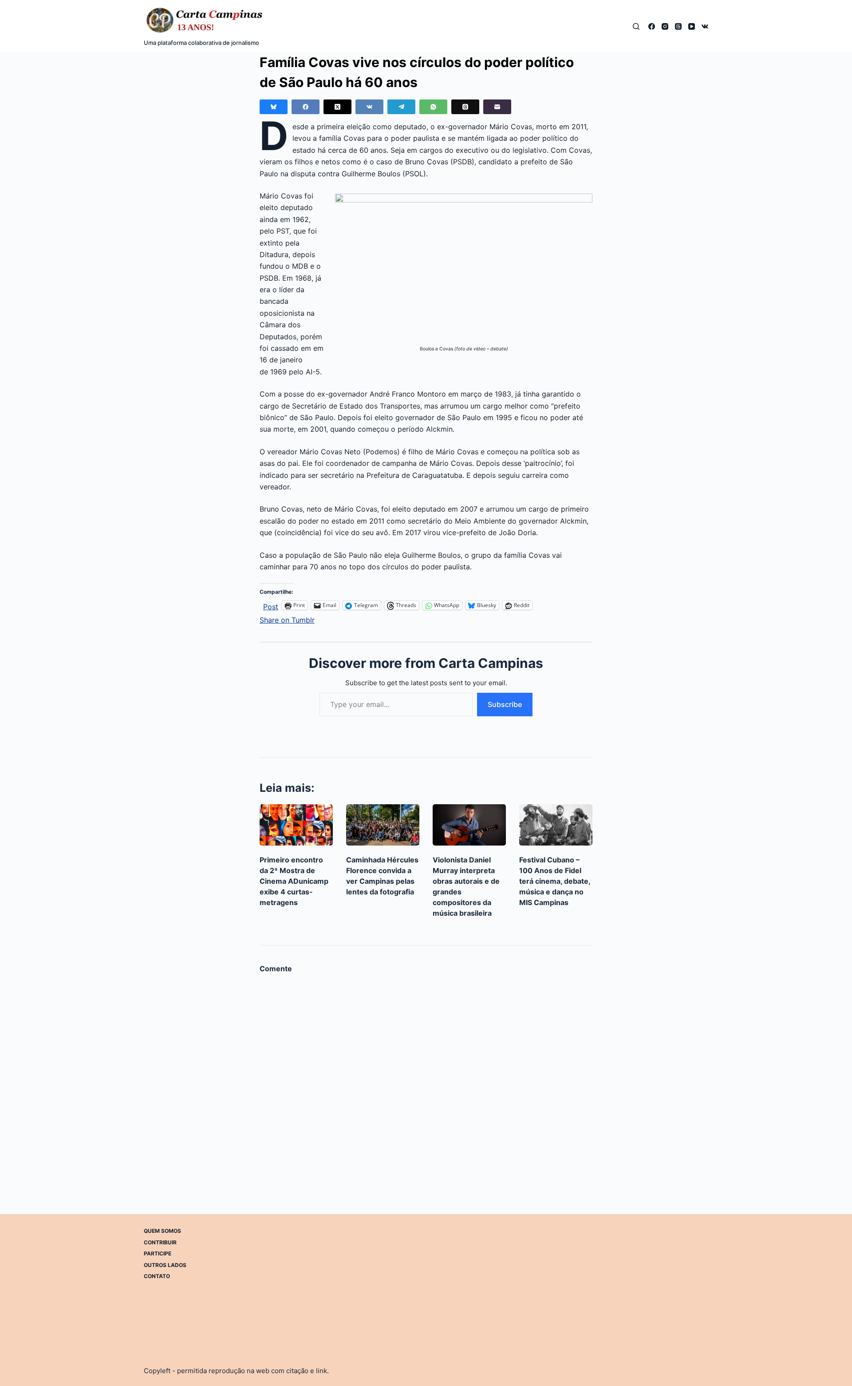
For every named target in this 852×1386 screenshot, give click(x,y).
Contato (157, 1276)
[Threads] (678, 26)
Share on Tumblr (287, 619)
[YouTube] (691, 26)
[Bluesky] (274, 106)
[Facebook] (651, 26)
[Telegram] (401, 106)
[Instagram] (665, 26)
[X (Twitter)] (337, 106)
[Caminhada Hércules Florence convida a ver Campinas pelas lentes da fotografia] (382, 825)
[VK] (705, 26)
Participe (157, 1253)
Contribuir (160, 1242)
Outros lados (165, 1264)
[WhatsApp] (433, 106)
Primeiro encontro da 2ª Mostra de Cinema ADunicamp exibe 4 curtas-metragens (294, 881)
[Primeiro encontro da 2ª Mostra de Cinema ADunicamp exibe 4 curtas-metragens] (296, 825)
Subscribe (505, 704)
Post (270, 605)
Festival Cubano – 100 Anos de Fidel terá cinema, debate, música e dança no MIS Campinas (554, 881)
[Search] (636, 26)
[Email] (497, 106)
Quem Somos (162, 1230)
